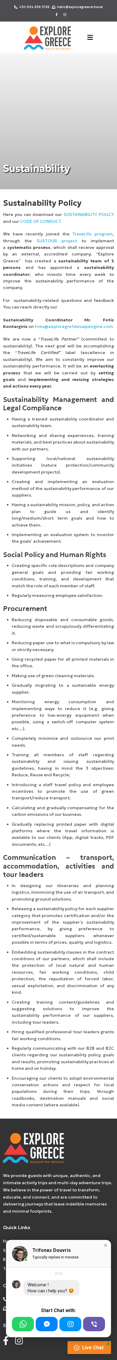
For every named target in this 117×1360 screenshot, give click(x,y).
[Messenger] (47, 1324)
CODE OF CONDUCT (40, 221)
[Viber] (94, 1324)
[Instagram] (70, 1324)
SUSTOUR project (57, 240)
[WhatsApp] (23, 1324)
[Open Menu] (90, 37)
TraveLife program (92, 234)
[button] (106, 1245)
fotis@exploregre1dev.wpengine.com (74, 326)
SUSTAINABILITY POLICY (89, 214)
